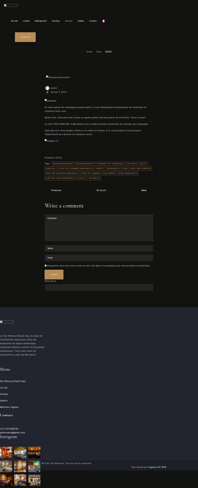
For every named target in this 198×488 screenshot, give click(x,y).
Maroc (100, 168)
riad (125, 168)
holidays (132, 163)
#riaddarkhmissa (63, 163)
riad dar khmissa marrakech (62, 173)
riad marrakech (128, 173)
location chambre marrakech (75, 168)
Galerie (81, 21)
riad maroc (109, 173)
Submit (54, 274)
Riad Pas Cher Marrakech (60, 178)
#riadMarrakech (85, 163)
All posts (101, 190)
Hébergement (41, 21)
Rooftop (56, 21)
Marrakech (113, 168)
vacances (94, 178)
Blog (98, 51)
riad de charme (91, 173)
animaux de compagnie (111, 163)
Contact (92, 21)
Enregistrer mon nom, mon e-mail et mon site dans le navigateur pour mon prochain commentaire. (98, 265)
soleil (81, 178)
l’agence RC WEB (157, 467)
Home (89, 51)
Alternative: (51, 281)
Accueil (14, 21)
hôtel (143, 163)
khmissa (50, 168)
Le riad (3, 387)
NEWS (59, 158)
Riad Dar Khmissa (141, 168)
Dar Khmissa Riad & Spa (13, 381)
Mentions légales (9, 407)
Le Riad (26, 21)
